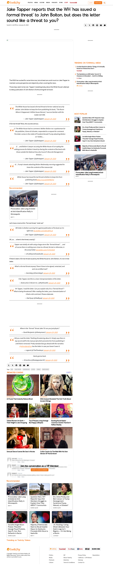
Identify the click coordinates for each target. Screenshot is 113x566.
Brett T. (12, 217)
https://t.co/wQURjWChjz (45, 180)
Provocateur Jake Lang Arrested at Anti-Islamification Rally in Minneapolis (23, 211)
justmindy (55, 535)
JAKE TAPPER (18, 369)
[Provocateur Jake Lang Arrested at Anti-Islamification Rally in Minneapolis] (23, 198)
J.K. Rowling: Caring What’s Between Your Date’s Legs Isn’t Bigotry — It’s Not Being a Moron (62, 529)
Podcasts (54, 2)
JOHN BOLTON (26, 369)
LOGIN (90, 2)
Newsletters (96, 555)
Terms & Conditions (69, 562)
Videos (48, 2)
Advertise (66, 560)
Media (36, 2)
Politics (30, 2)
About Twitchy (67, 557)
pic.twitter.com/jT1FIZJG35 (45, 250)
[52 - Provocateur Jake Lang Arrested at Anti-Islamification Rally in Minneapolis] (90, 162)
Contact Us (81, 562)
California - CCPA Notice (85, 557)
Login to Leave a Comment (39, 470)
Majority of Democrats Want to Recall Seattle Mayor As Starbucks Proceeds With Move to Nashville (39, 529)
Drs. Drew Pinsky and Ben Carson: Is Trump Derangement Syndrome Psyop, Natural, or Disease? (61, 501)
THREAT (38, 369)
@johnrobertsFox (25, 346)
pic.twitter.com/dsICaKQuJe (43, 231)
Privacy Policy (82, 555)
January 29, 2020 (50, 119)
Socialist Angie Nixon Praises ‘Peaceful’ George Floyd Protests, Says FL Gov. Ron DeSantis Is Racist (16, 529)
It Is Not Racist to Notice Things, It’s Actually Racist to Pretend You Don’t (91, 67)
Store (61, 2)
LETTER (33, 369)
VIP (64, 555)
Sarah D (9, 25)
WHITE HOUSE (45, 369)
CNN (12, 369)
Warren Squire (34, 508)
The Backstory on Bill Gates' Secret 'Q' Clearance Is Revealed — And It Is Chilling (90, 75)
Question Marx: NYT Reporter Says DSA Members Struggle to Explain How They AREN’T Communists (38, 501)
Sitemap (80, 560)
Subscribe (98, 2)
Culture (42, 2)
